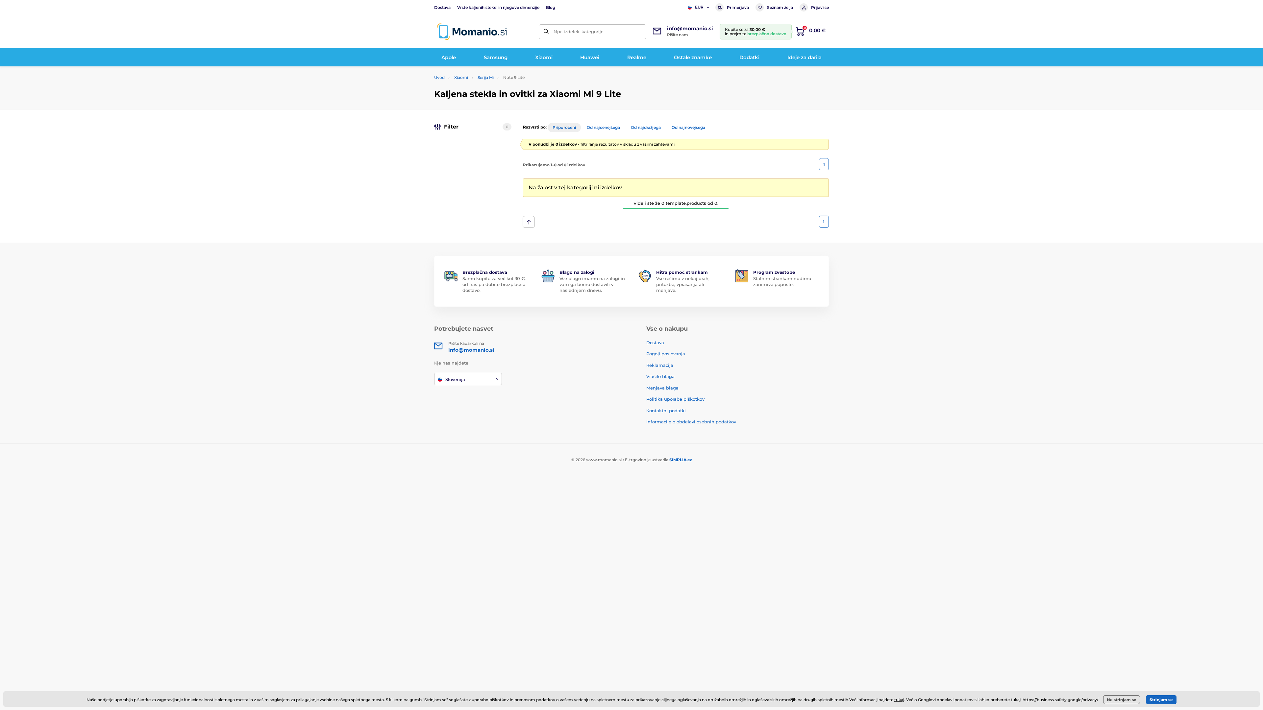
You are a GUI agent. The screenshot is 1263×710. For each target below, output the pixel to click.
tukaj (899, 699)
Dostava (442, 7)
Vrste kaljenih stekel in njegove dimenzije (498, 7)
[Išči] (546, 31)
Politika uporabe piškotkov (675, 399)
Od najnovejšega (688, 127)
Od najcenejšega (603, 127)
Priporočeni (564, 127)
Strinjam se (1161, 699)
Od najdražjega (646, 127)
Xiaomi (461, 77)
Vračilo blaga (660, 376)
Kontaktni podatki (666, 410)
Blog (550, 7)
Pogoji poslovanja (665, 353)
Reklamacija (659, 365)
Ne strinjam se (1121, 699)
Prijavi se (820, 7)
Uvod (439, 77)
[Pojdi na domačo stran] (472, 31)
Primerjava (738, 7)
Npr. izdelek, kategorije (579, 31)
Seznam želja (780, 7)
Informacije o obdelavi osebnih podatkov (691, 421)
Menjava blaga (662, 387)
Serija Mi (486, 77)
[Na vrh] (528, 221)
